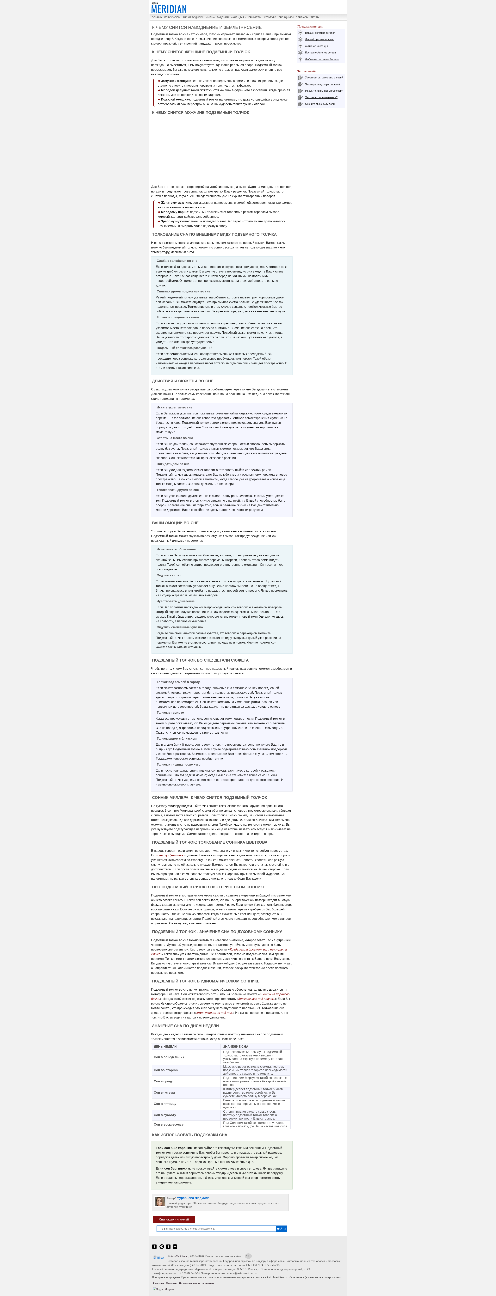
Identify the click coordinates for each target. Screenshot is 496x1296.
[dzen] (175, 1248)
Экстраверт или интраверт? (321, 97)
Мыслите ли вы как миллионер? (324, 90)
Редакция (158, 1283)
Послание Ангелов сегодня (321, 52)
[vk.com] (154, 1248)
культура (270, 17)
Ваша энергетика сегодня (320, 32)
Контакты (171, 1283)
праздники (286, 17)
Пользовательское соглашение (196, 1283)
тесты (315, 17)
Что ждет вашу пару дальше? (322, 84)
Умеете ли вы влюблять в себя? (324, 77)
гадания (223, 17)
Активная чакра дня (316, 46)
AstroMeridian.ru (179, 1256)
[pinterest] (162, 1248)
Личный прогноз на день (319, 39)
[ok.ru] (168, 1248)
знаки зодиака (193, 17)
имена (210, 17)
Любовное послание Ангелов (322, 59)
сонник (157, 17)
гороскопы (172, 17)
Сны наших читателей (174, 1219)
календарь (238, 17)
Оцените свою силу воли (320, 103)
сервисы (302, 17)
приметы (254, 17)
